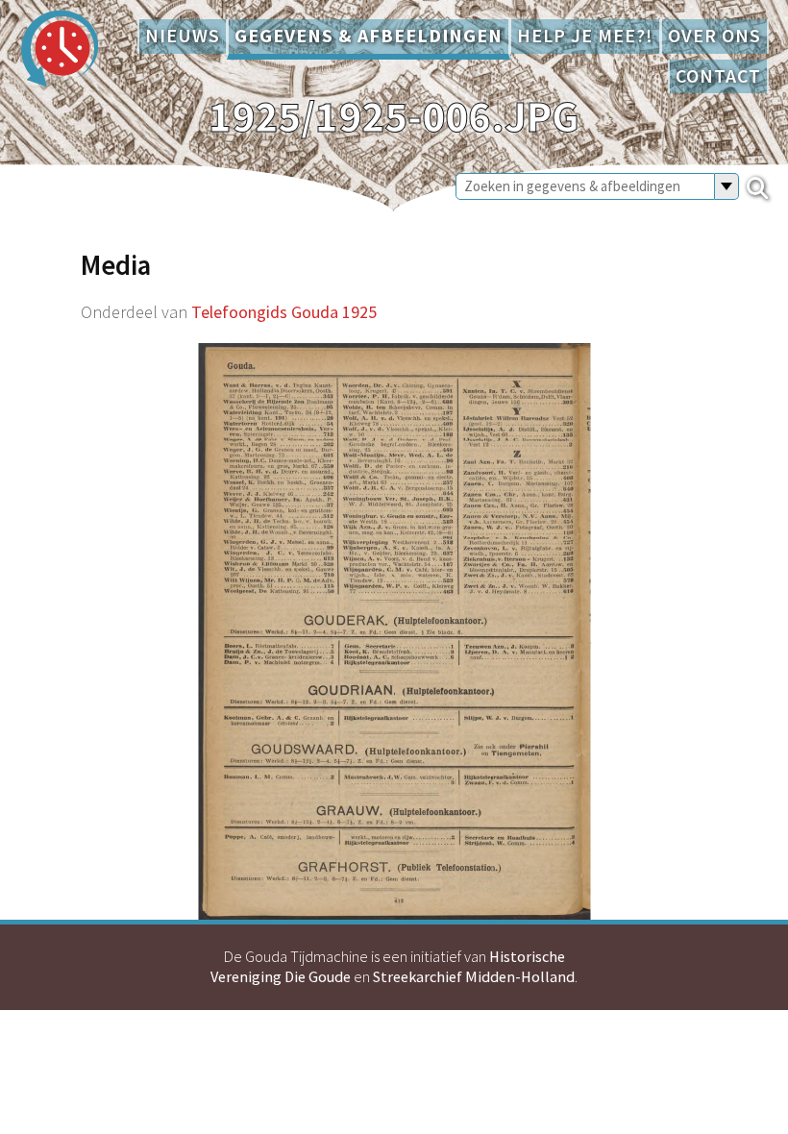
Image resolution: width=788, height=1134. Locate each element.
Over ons (714, 35)
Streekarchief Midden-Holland (474, 976)
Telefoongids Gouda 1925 (284, 312)
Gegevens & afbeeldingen (368, 35)
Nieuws (182, 35)
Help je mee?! (585, 35)
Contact (718, 75)
